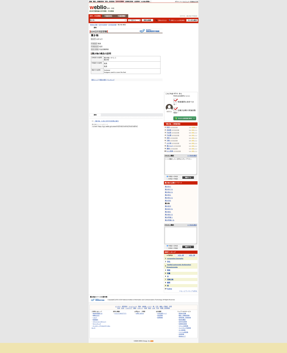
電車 (139, 306)
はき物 (169, 143)
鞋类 (99, 43)
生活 (122, 308)
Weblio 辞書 (93, 24)
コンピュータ (133, 306)
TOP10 (169, 255)
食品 (149, 308)
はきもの (99, 39)
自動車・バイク (147, 306)
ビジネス (118, 306)
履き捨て (168, 186)
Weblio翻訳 (182, 319)
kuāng (169, 289)
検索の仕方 (96, 315)
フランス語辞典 (183, 326)
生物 (145, 308)
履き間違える (169, 220)
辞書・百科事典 (165, 308)
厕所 (168, 282)
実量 (168, 273)
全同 (102, 49)
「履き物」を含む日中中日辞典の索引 (106, 121)
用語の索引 (103, 80)
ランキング (110, 80)
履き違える (169, 214)
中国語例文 (108, 16)
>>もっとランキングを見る (188, 291)
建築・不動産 (164, 306)
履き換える (169, 192)
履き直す (168, 206)
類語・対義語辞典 (98, 1)
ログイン (185, 1)
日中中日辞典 (120, 1)
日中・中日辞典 (95, 16)
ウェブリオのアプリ (120, 313)
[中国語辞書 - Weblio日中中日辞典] (98, 9)
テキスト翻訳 (169, 155)
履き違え (168, 212)
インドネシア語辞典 (185, 328)
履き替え (168, 195)
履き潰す (168, 200)
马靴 (168, 140)
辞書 (90, 1)
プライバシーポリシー (99, 321)
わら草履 (170, 151)
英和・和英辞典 (109, 1)
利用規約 (95, 319)
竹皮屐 (169, 132)
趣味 (134, 308)
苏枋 (168, 270)
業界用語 (124, 306)
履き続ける (169, 209)
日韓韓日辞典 (129, 1)
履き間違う (169, 217)
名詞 (100, 46)
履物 (168, 148)
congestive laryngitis (175, 258)
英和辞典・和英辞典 (185, 317)
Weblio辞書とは (97, 313)
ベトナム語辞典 (183, 332)
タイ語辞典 (182, 330)
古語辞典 (137, 1)
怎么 (168, 261)
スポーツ (140, 308)
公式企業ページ (162, 313)
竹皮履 (169, 135)
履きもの (170, 146)
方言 (157, 308)
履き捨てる (169, 189)
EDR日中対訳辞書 (99, 31)
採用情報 (160, 317)
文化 (118, 308)
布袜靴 (169, 130)
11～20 (181, 255)
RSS (152, 341)
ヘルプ (95, 317)
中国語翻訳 (122, 16)
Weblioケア (182, 336)
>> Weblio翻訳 (192, 155)
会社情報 (160, 315)
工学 (157, 306)
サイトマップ (97, 323)
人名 (153, 308)
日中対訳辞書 (112, 24)
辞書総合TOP (194, 1)
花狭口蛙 (170, 279)
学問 (170, 306)
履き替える (169, 198)
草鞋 (168, 138)
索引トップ (95, 80)
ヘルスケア (128, 308)
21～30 (192, 255)
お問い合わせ (140, 313)
